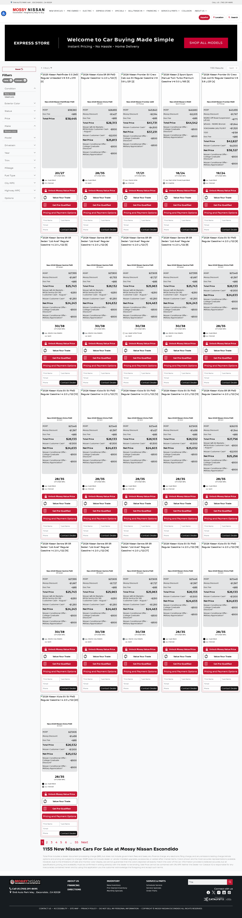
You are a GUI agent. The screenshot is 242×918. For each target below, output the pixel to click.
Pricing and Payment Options (59, 212)
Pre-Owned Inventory (117, 888)
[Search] (230, 882)
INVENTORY (113, 881)
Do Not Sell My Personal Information (119, 908)
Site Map (74, 908)
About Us (73, 881)
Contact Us (45, 908)
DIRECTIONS (74, 889)
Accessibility (61, 908)
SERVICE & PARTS (156, 881)
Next (84, 842)
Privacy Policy (89, 908)
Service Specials (153, 888)
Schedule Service (154, 885)
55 (76, 842)
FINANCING (73, 885)
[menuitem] (20, 93)
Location (219, 17)
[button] (3, 13)
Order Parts (151, 890)
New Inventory (113, 885)
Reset (18, 69)
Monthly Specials (115, 890)
